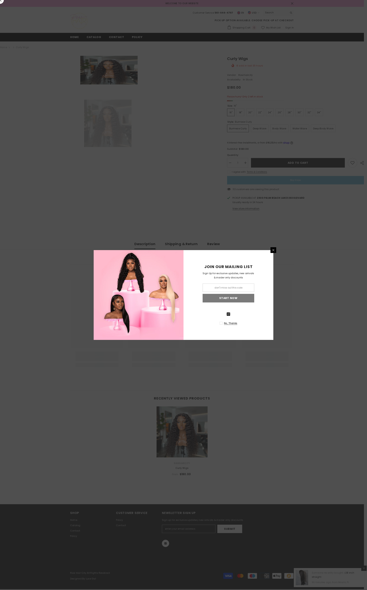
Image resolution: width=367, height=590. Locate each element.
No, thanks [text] (230, 323)
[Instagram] (228, 314)
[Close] (273, 250)
